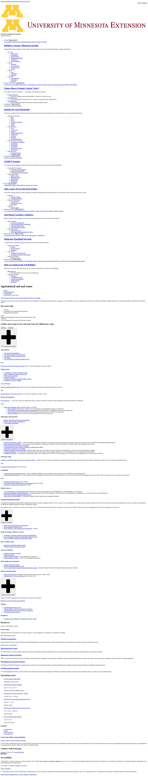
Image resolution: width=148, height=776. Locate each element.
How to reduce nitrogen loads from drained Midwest (21, 568)
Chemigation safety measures (12, 475)
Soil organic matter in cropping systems (14, 356)
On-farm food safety (16, 148)
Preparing (10, 195)
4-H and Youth (8, 259)
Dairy (12, 119)
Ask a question (15, 66)
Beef (12, 117)
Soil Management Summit (10, 668)
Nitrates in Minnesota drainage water (14, 566)
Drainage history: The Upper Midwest (14, 576)
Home (5, 290)
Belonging (14, 276)
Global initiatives (15, 61)
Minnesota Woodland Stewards (17, 239)
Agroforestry (14, 145)
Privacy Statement (24, 774)
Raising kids (14, 180)
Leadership (14, 73)
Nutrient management (17, 133)
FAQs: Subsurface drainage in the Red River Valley (18, 538)
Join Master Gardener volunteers (19, 215)
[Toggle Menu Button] (1, 37)
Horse (12, 120)
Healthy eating (15, 207)
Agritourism (14, 143)
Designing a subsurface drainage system (15, 545)
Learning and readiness (17, 279)
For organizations (12, 98)
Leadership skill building (17, 171)
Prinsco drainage (11, 558)
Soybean (13, 136)
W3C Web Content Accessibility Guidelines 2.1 (49, 761)
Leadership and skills (16, 277)
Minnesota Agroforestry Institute (13, 684)
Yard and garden (12, 221)
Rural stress (14, 182)
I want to (10, 63)
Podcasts (13, 81)
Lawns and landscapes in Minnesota (20, 224)
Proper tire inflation (13, 413)
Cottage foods (14, 201)
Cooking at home (15, 197)
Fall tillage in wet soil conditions (13, 380)
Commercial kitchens (16, 198)
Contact (10, 70)
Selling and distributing (14, 200)
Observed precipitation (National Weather (17, 494)
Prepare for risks (15, 258)
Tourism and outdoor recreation (19, 172)
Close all (10, 327)
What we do (14, 53)
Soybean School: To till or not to (10, 394)
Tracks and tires (12, 412)
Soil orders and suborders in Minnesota (14, 354)
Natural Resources (9, 233)
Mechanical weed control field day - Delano (16, 693)
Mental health (14, 179)
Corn (12, 128)
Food (5, 183)
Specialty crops (12, 151)
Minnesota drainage (12, 553)
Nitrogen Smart (8, 609)
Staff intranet (33, 774)
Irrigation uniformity (8, 466)
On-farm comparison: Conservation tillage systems (17, 379)
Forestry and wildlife (13, 245)
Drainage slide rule (9, 555)
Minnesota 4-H (12, 271)
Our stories (10, 76)
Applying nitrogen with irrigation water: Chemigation (18, 610)
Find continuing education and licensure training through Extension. (29, 102)
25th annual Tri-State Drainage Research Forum (17, 699)
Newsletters (14, 80)
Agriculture (7, 104)
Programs (13, 75)
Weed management (16, 139)
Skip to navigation (6, 1)
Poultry (13, 123)
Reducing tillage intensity (11, 376)
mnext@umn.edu (19, 752)
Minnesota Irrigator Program (11, 655)
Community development (14, 168)
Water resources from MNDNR (12, 496)
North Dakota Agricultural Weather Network (19, 491)
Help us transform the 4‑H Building (19, 265)
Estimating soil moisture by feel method (14, 448)
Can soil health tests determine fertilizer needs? (16, 359)
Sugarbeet (13, 137)
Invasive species (15, 248)
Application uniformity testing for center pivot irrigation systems (18, 460)
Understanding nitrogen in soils (12, 607)
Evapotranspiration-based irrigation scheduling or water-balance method (23, 447)
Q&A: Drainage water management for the (18, 528)
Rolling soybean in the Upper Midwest (14, 421)
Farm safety (14, 147)
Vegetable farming (16, 154)
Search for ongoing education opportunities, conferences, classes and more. (31, 96)
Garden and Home (9, 209)
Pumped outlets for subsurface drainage (14, 546)
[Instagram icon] (4, 754)
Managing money (15, 177)
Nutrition (10, 206)
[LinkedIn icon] (6, 754)
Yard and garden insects (17, 226)
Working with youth (13, 274)
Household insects (16, 230)
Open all (3, 327)
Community (7, 156)
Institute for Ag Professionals (17, 109)
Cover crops (14, 130)
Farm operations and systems (15, 140)
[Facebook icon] (1, 754)
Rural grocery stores (16, 203)
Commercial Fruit (15, 153)
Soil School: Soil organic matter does (12, 366)
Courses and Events (9, 83)
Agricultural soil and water (18, 253)
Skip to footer (26, 1)
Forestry (13, 247)
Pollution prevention (11, 481)
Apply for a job (15, 67)
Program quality (15, 280)
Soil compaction (5, 400)
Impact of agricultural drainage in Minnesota (16, 525)
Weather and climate (13, 256)
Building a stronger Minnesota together (21, 45)
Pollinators (14, 250)
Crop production (12, 127)
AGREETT (14, 60)
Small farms (14, 150)
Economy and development (18, 169)
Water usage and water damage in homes (22, 232)
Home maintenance (13, 229)
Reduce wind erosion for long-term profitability (17, 420)
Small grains (14, 134)
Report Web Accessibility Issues (9, 774)
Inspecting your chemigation (13, 485)
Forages (13, 131)
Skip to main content (16, 1)
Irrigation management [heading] (7, 439)
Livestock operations (16, 122)
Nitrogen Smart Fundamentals (12, 679)
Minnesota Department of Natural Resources (16, 493)
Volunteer (13, 64)
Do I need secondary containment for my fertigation (19, 483)
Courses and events (13, 95)
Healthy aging (15, 175)
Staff (12, 72)
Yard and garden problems (18, 227)
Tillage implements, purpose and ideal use (15, 374)
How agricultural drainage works (13, 527)
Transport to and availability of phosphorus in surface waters (20, 619)
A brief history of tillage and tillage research (16, 372)
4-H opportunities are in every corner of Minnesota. (25, 273)
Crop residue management (11, 423)
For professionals (12, 101)
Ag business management (18, 142)
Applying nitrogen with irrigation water (14, 473)
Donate (13, 69)
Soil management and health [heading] (9, 346)
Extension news (15, 78)
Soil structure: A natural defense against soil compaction (23, 410)
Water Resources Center (9, 648)
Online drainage (11, 556)
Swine (12, 125)
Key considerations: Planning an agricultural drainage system (20, 537)
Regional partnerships (17, 58)
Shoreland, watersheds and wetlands (21, 254)
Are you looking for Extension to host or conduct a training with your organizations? (34, 99)
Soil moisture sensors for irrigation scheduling (16, 445)
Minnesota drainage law (10, 574)
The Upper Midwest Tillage (10, 387)
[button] (25, 42)
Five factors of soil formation (12, 353)
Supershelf (14, 204)
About (6, 40)
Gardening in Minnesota (17, 223)
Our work (10, 52)
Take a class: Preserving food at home (20, 189)
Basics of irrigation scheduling (12, 444)
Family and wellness (13, 174)
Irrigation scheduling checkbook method (15, 450)
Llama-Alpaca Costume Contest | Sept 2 (21, 88)
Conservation (11, 251)
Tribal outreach (15, 56)
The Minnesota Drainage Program (13, 662)
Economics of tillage (9, 377)
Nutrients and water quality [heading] (8, 595)
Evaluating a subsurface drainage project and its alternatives (20, 535)
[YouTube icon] (3, 754)
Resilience (14, 282)
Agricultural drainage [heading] (7, 522)
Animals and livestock (14, 116)
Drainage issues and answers (12, 564)
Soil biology (7, 357)
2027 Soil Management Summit (12, 716)
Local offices (14, 55)
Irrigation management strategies (13, 442)
